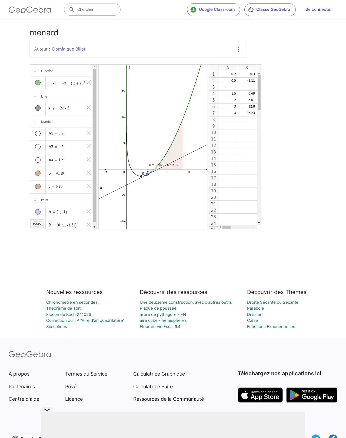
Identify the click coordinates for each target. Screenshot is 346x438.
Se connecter (318, 9)
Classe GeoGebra (273, 9)
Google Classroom (217, 9)
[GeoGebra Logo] (30, 9)
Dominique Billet (68, 49)
